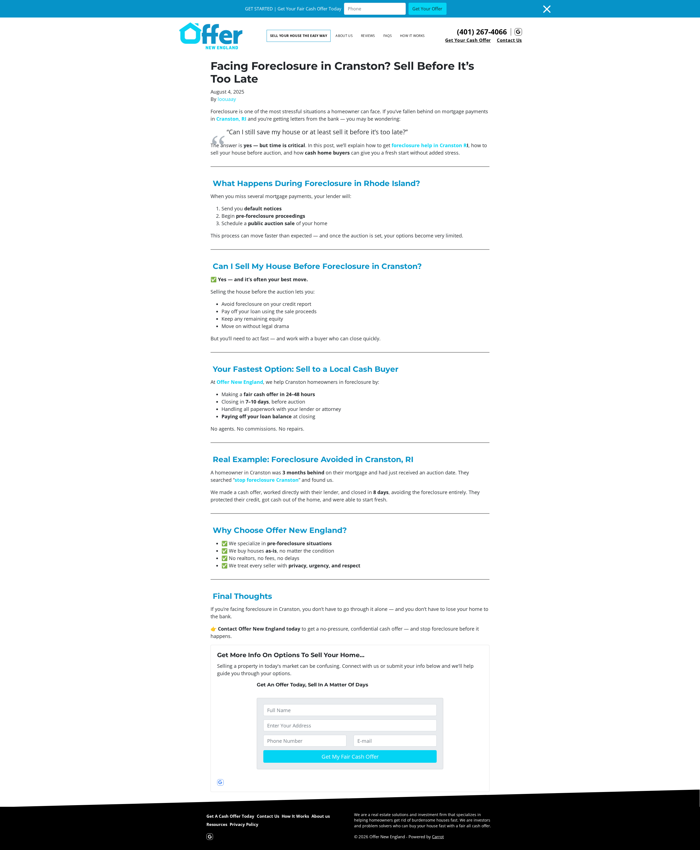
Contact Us (509, 40)
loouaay (227, 99)
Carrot (438, 836)
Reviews (368, 35)
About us (344, 35)
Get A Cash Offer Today (230, 816)
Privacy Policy (244, 824)
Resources (216, 824)
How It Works (412, 35)
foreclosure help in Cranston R (429, 145)
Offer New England (240, 382)
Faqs (387, 35)
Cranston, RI (231, 118)
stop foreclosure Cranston (267, 480)
